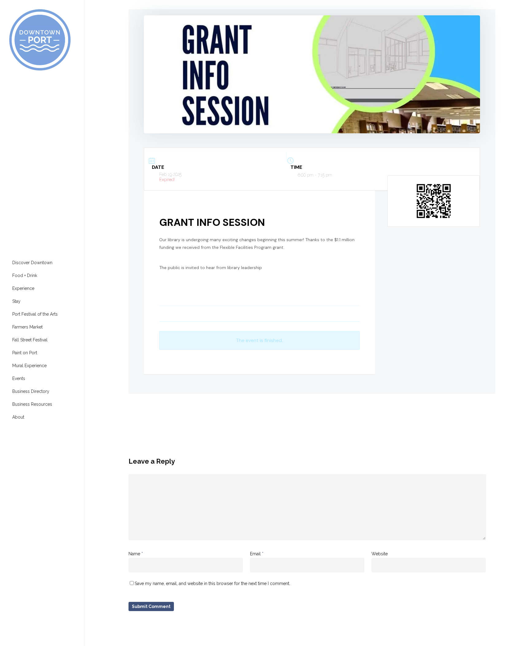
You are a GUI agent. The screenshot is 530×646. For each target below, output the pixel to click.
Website (379, 553)
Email (256, 553)
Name (136, 553)
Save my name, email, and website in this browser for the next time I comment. (212, 583)
